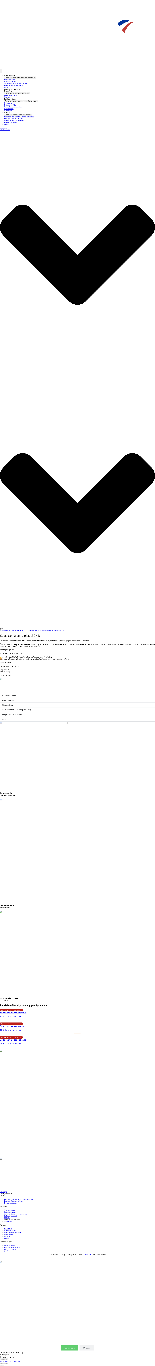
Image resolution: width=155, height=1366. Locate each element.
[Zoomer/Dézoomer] (1, 1363)
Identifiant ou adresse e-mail (9, 1352)
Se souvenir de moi (8, 1357)
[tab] (69, 1348)
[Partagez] (5, 1363)
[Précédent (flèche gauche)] (1, 1365)
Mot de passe (4, 1355)
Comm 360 (87, 1255)
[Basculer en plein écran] (3, 1363)
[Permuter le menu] (1, 71)
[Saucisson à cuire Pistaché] (32, 630)
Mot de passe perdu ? (6, 1361)
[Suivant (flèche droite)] (3, 1365)
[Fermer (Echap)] (7, 1363)
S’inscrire (17, 1361)
